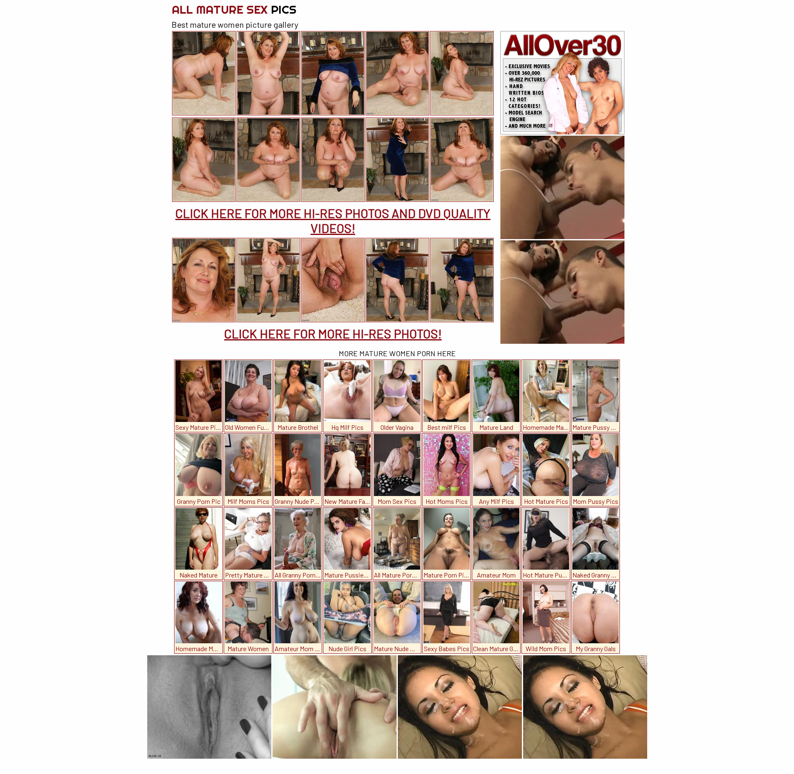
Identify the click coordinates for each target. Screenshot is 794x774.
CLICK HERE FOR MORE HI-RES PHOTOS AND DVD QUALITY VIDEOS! (332, 220)
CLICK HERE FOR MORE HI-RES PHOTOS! (333, 333)
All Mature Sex (234, 9)
